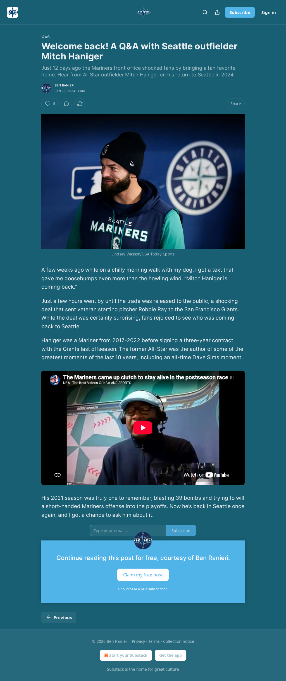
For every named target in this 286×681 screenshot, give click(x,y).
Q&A (45, 36)
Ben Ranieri (64, 85)
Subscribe (240, 12)
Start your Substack (128, 655)
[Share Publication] (217, 12)
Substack (115, 669)
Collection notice (178, 641)
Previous (63, 617)
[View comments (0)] (66, 103)
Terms (154, 641)
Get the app (170, 655)
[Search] (205, 12)
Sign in (268, 12)
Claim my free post (143, 575)
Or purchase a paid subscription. (143, 589)
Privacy (138, 641)
